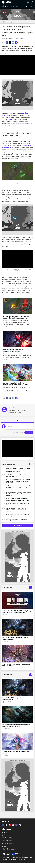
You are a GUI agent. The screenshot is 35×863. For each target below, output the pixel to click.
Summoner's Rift (24, 123)
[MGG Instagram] (13, 825)
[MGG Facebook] (3, 825)
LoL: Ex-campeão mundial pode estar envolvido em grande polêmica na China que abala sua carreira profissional (18, 487)
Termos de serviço (8, 843)
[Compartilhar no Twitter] (10, 42)
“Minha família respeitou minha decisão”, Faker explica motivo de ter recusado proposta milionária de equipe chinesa (18, 470)
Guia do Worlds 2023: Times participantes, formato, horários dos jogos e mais (17, 520)
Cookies (4, 846)
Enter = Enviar (19, 432)
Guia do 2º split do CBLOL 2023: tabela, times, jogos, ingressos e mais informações (16, 611)
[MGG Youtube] (9, 825)
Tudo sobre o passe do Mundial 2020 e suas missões (16, 752)
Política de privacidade (9, 849)
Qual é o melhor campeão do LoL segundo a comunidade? (14, 350)
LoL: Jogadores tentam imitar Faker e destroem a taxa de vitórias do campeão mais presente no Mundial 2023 (18, 481)
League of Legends (26, 22)
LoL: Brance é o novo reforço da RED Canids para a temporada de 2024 (17, 515)
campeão (24, 113)
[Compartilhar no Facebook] (7, 42)
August (17, 190)
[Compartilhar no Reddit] (13, 42)
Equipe (4, 835)
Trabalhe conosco (7, 838)
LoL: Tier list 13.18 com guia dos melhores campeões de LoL (15, 638)
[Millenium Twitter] (6, 825)
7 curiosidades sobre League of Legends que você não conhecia (16, 664)
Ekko (11, 119)
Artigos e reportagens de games (13, 22)
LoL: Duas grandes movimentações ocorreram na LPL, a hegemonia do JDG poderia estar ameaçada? (18, 494)
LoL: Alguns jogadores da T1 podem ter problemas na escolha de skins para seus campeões (16, 509)
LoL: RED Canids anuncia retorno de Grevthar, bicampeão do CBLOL (18, 475)
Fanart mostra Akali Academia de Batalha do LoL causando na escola (15, 384)
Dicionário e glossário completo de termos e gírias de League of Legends (16, 725)
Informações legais (8, 840)
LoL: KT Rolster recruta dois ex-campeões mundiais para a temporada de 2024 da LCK (17, 499)
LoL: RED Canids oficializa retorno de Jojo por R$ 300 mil (18, 504)
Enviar (30, 432)
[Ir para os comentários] (16, 42)
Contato (4, 832)
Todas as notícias (17, 525)
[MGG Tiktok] (20, 825)
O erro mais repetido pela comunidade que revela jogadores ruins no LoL (16, 317)
